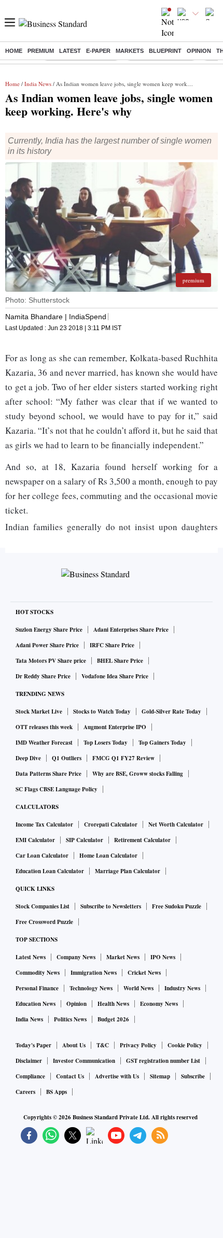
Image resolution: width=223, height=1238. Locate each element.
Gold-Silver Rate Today (171, 711)
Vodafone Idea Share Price (114, 676)
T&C (102, 1045)
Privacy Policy (138, 1045)
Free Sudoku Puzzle (176, 906)
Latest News (31, 957)
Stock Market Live (39, 711)
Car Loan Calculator (42, 855)
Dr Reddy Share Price (43, 676)
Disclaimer (29, 1060)
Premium (40, 51)
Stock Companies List (42, 906)
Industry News (182, 988)
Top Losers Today (105, 742)
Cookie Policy (185, 1045)
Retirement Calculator (142, 840)
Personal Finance (37, 988)
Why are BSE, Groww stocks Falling (137, 773)
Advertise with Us (117, 1076)
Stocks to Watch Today (102, 711)
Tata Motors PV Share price (51, 660)
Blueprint (165, 51)
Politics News (70, 1019)
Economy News (159, 1003)
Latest (70, 51)
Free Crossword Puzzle (44, 922)
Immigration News (94, 972)
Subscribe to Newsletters (110, 906)
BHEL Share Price (120, 660)
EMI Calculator (35, 840)
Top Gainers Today (162, 742)
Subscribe (193, 1076)
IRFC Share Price (112, 645)
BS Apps (56, 1091)
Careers (25, 1091)
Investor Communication (84, 1060)
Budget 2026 (113, 1019)
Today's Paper (33, 1045)
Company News (76, 957)
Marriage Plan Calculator (127, 871)
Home (13, 51)
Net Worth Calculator (175, 824)
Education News (35, 1003)
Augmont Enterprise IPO (114, 727)
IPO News (162, 957)
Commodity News (38, 972)
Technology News (91, 988)
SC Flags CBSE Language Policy (56, 789)
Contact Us (70, 1076)
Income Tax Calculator (44, 824)
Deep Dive (28, 758)
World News (138, 988)
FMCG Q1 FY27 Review (123, 758)
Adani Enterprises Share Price (131, 629)
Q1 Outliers (66, 758)
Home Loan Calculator (108, 855)
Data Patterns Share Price (48, 773)
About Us (74, 1045)
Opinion (199, 51)
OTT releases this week (44, 727)
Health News (113, 1003)
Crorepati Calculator (110, 824)
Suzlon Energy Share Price (49, 629)
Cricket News (144, 972)
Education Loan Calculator (50, 871)
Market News (123, 957)
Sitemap (160, 1076)
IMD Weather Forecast (44, 742)
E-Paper (98, 51)
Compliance (30, 1076)
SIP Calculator (84, 840)
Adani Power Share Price (47, 645)
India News (37, 84)
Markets (130, 51)
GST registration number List (163, 1060)
